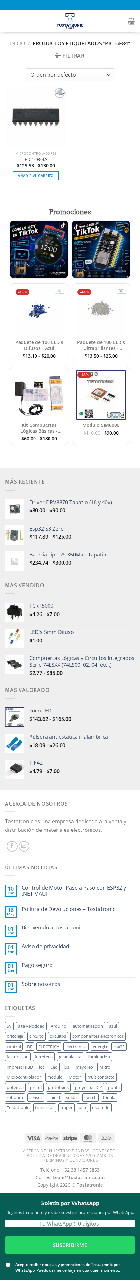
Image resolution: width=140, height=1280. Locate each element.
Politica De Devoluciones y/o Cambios (70, 1155)
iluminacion (99, 1056)
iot (41, 1067)
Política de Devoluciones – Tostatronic (68, 909)
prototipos (58, 1087)
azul (113, 1026)
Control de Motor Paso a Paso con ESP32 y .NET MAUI (74, 891)
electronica (76, 1046)
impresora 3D (20, 1067)
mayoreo (84, 1067)
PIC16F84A (36, 159)
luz (66, 1067)
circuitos (58, 1036)
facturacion (18, 1056)
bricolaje (15, 1036)
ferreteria (44, 1056)
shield (54, 1097)
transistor (44, 1107)
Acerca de (34, 1151)
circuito (36, 1036)
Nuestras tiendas (69, 1151)
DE (29, 1046)
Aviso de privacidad (45, 946)
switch (90, 1097)
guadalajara (70, 1056)
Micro (104, 1067)
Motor (75, 1077)
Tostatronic (18, 1107)
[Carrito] (131, 21)
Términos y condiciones (71, 1160)
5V (9, 1026)
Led (54, 1067)
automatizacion (88, 1026)
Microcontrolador (24, 1077)
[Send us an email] (24, 846)
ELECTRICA (48, 1046)
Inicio (17, 43)
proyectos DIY (88, 1087)
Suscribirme (70, 1245)
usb (82, 1107)
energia (100, 1046)
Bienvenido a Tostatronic (52, 928)
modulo (55, 1077)
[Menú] (9, 21)
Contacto (104, 1151)
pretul (36, 1087)
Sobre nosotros (41, 984)
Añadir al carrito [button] (36, 175)
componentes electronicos (98, 1036)
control (14, 1046)
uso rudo (101, 1107)
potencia (15, 1087)
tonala (109, 1097)
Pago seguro (37, 965)
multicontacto (101, 1077)
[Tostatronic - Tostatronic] (70, 21)
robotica (15, 1097)
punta (114, 1087)
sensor (35, 1097)
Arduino (58, 1026)
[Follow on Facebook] (12, 846)
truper (66, 1107)
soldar (72, 1097)
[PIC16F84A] (36, 117)
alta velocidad (31, 1026)
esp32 (119, 1046)
